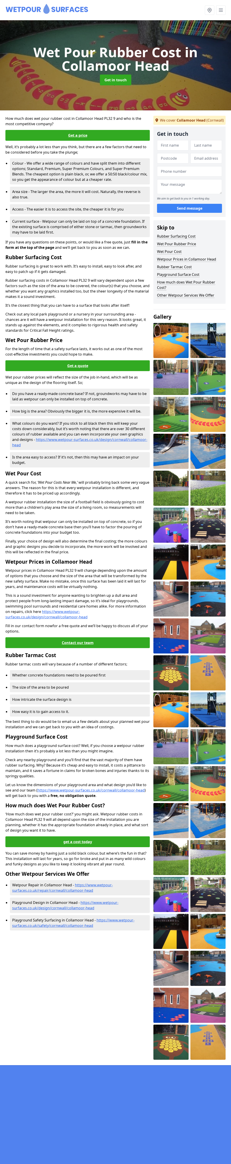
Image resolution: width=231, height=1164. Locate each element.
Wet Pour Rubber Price (176, 243)
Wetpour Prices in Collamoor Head (186, 259)
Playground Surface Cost (178, 274)
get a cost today (77, 841)
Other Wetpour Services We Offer (185, 295)
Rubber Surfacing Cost (176, 236)
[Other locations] (209, 10)
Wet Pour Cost (169, 251)
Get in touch (115, 79)
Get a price (77, 135)
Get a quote (77, 365)
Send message (189, 208)
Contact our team (78, 642)
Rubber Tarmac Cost (174, 266)
